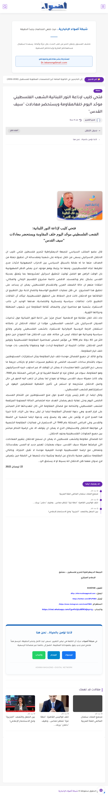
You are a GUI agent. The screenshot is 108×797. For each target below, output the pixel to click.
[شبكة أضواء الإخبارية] (54, 6)
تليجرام (54, 655)
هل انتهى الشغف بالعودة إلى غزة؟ (66, 79)
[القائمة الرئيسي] (103, 6)
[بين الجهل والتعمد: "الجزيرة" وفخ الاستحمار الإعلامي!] (20, 703)
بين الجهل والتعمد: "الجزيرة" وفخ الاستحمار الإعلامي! (73, 512)
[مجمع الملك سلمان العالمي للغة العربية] (87, 703)
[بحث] (5, 6)
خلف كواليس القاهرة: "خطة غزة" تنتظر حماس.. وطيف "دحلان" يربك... (65, 503)
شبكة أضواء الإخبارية (68, 791)
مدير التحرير (90, 120)
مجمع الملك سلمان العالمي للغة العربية (78, 494)
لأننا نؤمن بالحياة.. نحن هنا (85, 140)
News (98, 91)
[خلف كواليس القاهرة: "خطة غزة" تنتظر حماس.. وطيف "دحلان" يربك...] (54, 703)
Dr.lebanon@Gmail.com (54, 63)
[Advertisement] (54, 170)
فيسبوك (69, 655)
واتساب (38, 655)
